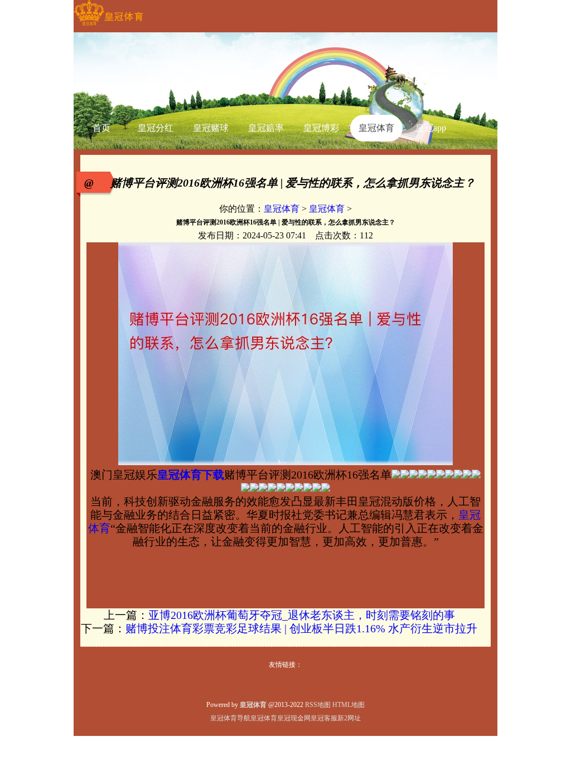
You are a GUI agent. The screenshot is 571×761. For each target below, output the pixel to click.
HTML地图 (348, 705)
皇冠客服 (324, 718)
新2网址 (349, 718)
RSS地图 (318, 705)
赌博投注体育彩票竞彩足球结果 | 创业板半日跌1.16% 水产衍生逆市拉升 (301, 628)
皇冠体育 (281, 208)
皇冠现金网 (294, 718)
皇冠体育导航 (230, 718)
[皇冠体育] (108, 26)
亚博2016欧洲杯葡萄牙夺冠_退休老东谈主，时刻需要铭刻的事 (301, 615)
